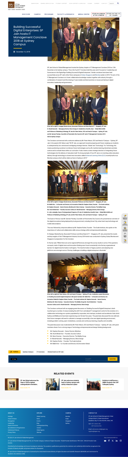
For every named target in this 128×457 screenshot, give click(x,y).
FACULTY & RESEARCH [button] (65, 14)
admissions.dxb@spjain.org (100, 429)
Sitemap (39, 432)
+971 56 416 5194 (96, 426)
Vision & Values (12, 418)
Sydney (68, 423)
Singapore (89, 75)
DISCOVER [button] (26, 14)
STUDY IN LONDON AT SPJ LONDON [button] (98, 14)
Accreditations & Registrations (16, 427)
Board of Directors (13, 425)
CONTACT (104, 3)
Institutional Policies (13, 430)
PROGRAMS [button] (48, 14)
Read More (24, 388)
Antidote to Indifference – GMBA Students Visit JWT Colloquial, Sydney (110, 382)
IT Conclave (40, 352)
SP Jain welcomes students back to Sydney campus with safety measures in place (70, 382)
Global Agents (40, 430)
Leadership (11, 423)
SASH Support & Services (77, 3)
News (38, 418)
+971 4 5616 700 (95, 423)
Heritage (10, 416)
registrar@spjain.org (94, 431)
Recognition (11, 421)
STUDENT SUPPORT (61, 3)
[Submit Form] (118, 3)
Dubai (83, 75)
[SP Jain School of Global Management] (16, 5)
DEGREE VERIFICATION (47, 3)
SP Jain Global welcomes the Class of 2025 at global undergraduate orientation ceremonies (29, 382)
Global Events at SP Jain (56, 352)
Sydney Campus (28, 352)
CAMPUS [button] (37, 14)
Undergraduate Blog (42, 425)
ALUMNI (90, 3)
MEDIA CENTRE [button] (83, 14)
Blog (38, 423)
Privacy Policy (12, 432)
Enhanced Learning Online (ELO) (95, 155)
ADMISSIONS (35, 3)
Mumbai (97, 75)
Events (38, 421)
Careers (96, 3)
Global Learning (41, 416)
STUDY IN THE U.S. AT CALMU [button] (113, 14)
